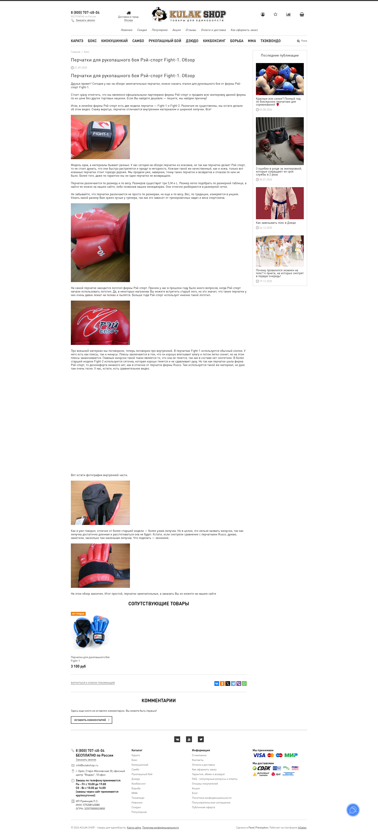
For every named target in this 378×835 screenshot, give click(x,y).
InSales (302, 827)
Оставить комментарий (90, 720)
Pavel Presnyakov (258, 827)
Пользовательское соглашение (211, 802)
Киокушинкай (114, 40)
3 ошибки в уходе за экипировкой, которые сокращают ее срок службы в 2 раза (279, 171)
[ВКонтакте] (216, 683)
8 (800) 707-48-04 (85, 12)
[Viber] (238, 683)
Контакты (198, 760)
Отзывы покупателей (205, 783)
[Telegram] (233, 683)
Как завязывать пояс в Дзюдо (276, 223)
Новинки (126, 30)
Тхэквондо (270, 40)
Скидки (142, 30)
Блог (195, 793)
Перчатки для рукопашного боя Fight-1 (90, 658)
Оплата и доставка (213, 30)
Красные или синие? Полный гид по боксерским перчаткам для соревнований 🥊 (278, 101)
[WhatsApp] (244, 683)
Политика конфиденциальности (212, 797)
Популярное (160, 30)
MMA (252, 40)
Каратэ (77, 40)
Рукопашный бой (165, 40)
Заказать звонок (85, 20)
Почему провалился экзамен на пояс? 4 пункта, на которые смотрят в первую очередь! (280, 273)
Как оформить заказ (244, 30)
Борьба (236, 40)
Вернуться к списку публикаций (93, 682)
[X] (227, 683)
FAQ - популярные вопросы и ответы (214, 778)
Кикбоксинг (214, 40)
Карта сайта (134, 827)
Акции (176, 30)
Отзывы (190, 30)
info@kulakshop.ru (87, 765)
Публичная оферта (203, 807)
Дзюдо (192, 40)
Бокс (92, 40)
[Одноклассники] (222, 683)
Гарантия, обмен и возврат (208, 774)
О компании (199, 755)
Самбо (138, 40)
